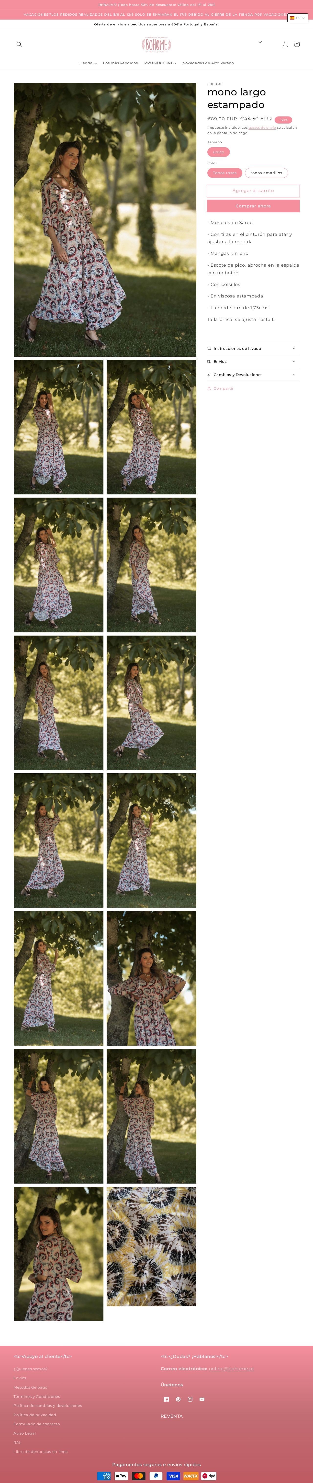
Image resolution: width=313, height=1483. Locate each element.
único (218, 151)
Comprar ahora (253, 206)
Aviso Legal (24, 1433)
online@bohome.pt (231, 1368)
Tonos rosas (225, 172)
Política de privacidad (34, 1415)
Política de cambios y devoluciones (47, 1405)
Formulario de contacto (36, 1424)
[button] (19, 44)
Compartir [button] (223, 388)
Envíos (19, 1378)
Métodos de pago (30, 1387)
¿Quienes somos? (30, 1369)
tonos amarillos (266, 172)
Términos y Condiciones (36, 1396)
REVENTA (172, 1416)
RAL (17, 1442)
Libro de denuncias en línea (40, 1451)
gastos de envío (262, 127)
